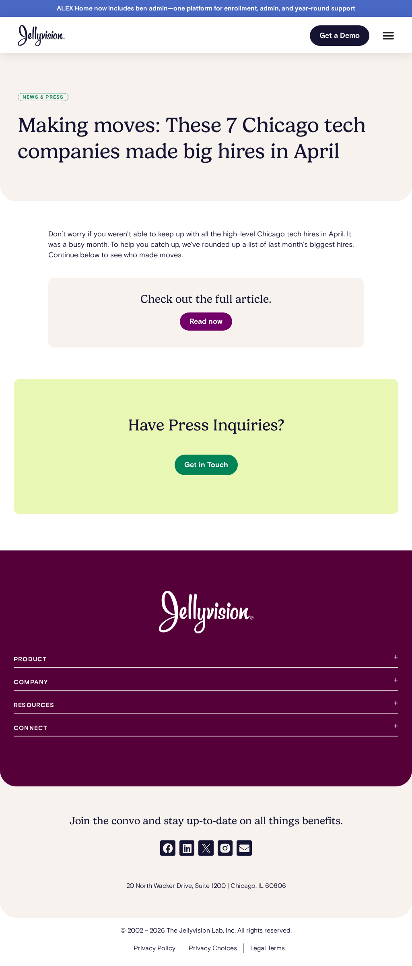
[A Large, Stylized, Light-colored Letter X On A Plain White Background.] (206, 848)
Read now (206, 321)
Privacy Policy (154, 948)
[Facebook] (167, 848)
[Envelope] (244, 848)
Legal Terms (267, 948)
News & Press (43, 97)
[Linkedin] (187, 848)
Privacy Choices (213, 948)
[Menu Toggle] (388, 36)
